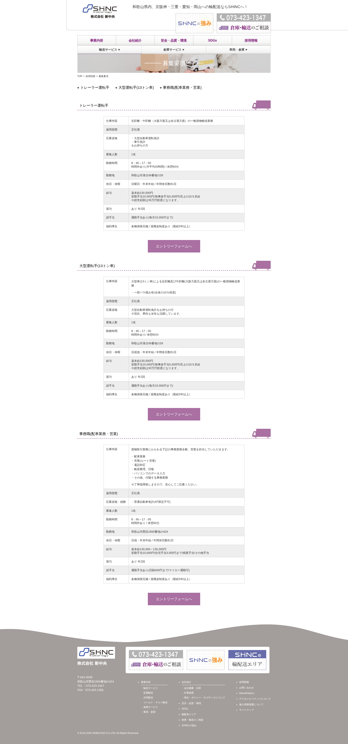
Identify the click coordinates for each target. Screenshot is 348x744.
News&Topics (246, 693)
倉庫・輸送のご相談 (192, 719)
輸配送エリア (189, 714)
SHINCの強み (189, 725)
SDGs (212, 40)
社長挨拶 (189, 692)
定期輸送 (148, 692)
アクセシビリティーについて (255, 698)
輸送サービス (108, 49)
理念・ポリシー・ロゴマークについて (204, 697)
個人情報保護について (251, 704)
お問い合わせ (246, 687)
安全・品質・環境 (174, 40)
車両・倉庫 (236, 49)
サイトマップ (246, 710)
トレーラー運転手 (94, 88)
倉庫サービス (172, 49)
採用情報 (251, 40)
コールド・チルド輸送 (155, 702)
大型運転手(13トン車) (136, 88)
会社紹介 (135, 40)
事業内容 (96, 40)
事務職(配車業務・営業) (182, 88)
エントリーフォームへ (174, 246)
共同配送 (148, 697)
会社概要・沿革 (192, 688)
